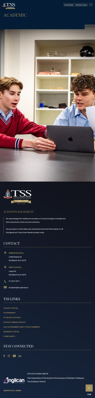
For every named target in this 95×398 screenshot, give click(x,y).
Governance (9, 313)
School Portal (10, 308)
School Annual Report (14, 322)
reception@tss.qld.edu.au (18, 287)
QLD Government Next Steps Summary (21, 327)
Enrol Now (68, 5)
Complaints (9, 336)
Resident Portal (11, 332)
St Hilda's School (12, 317)
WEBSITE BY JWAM (12, 390)
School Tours (81, 5)
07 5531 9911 (14, 281)
